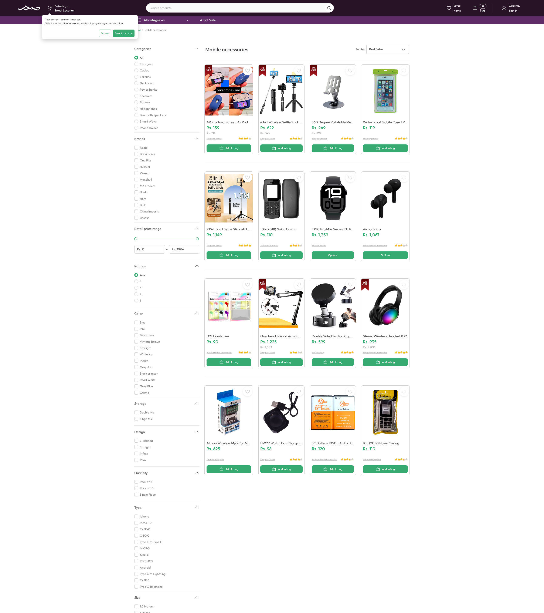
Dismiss (105, 33)
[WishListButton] (247, 70)
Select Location (124, 33)
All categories (154, 20)
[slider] (135, 238)
